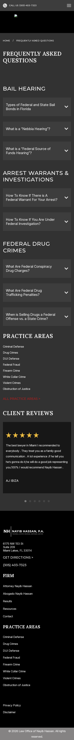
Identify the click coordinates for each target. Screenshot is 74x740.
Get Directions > (18, 557)
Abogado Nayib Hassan (18, 593)
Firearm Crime (11, 664)
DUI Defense (11, 650)
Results (7, 601)
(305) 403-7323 (15, 565)
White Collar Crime (14, 671)
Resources (9, 608)
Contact (8, 616)
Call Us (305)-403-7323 (22, 5)
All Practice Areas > (21, 399)
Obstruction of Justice (16, 685)
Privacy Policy (12, 705)
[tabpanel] (37, 457)
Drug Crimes (10, 644)
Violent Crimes (12, 678)
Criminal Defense (13, 637)
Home (6, 40)
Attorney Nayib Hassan (17, 586)
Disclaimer (9, 712)
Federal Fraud (11, 657)
